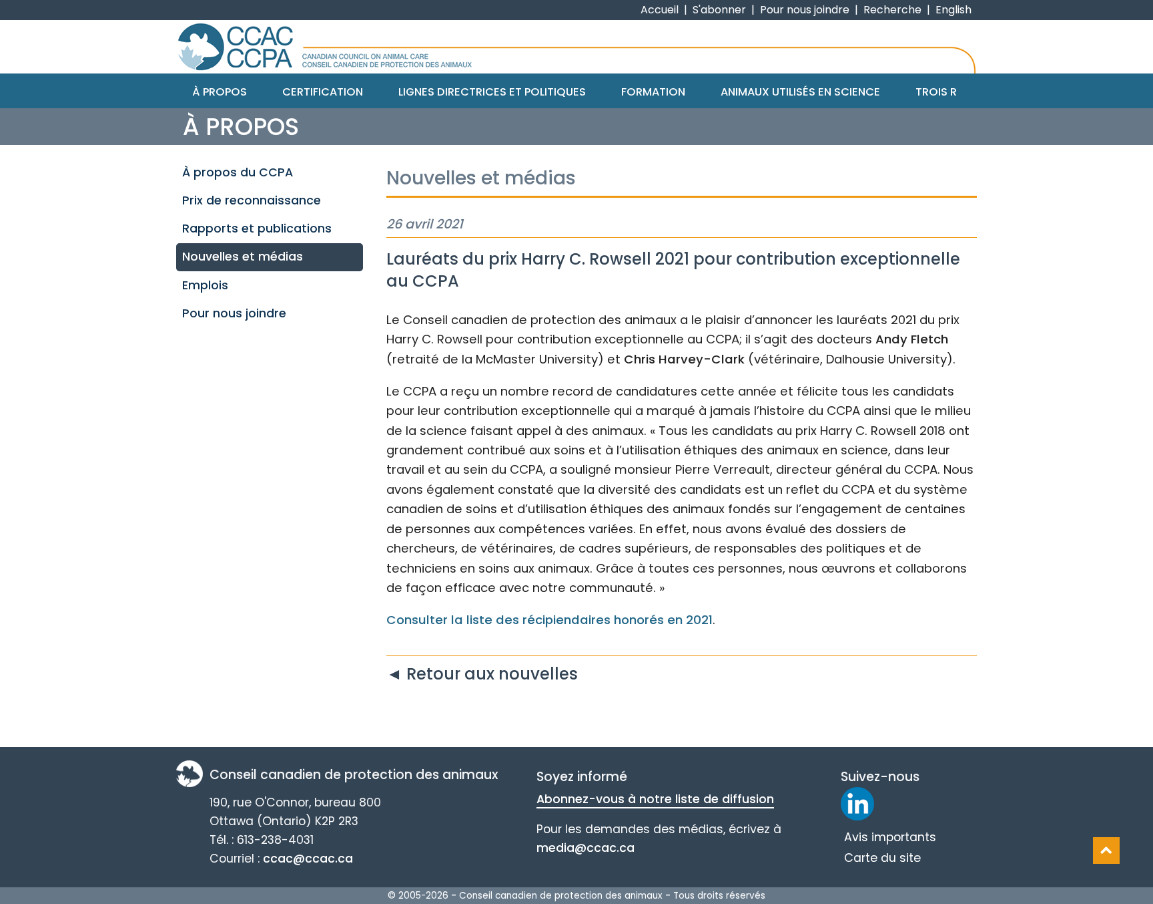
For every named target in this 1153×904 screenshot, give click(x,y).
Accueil (660, 9)
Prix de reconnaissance (251, 200)
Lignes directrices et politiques (492, 92)
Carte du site (882, 858)
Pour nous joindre (804, 9)
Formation (653, 92)
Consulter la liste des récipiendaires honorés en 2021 (549, 619)
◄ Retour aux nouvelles (482, 674)
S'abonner (719, 9)
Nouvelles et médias (242, 257)
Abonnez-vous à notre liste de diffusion (655, 799)
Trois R (936, 92)
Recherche (892, 9)
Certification (322, 92)
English (953, 9)
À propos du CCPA (237, 172)
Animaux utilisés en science (800, 92)
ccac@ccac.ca (308, 859)
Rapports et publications (257, 228)
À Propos (219, 92)
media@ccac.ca (585, 848)
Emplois (205, 285)
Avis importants (890, 837)
